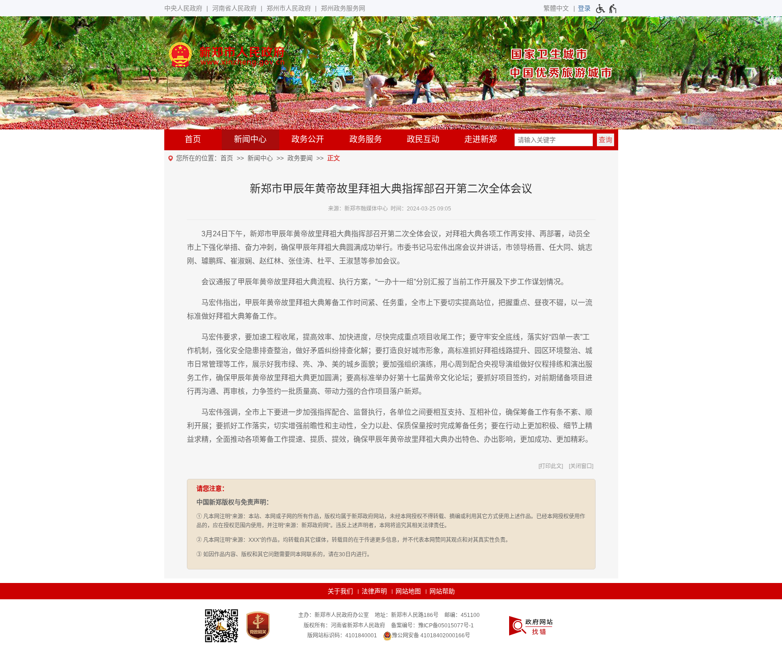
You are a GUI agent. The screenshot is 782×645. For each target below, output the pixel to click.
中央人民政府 (183, 8)
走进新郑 (480, 139)
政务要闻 (300, 158)
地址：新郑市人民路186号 (407, 615)
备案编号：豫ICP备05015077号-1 (432, 625)
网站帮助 (442, 591)
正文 (333, 158)
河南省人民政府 (234, 8)
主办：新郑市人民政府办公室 (333, 615)
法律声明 (374, 591)
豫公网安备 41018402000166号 (431, 635)
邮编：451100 (462, 615)
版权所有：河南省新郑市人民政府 (344, 625)
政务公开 (307, 139)
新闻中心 (250, 139)
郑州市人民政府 (289, 8)
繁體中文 (556, 8)
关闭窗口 (581, 466)
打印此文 (551, 466)
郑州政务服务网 (343, 8)
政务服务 (365, 139)
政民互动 (423, 139)
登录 (584, 8)
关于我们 (340, 591)
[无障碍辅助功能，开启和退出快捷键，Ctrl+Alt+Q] (606, 8)
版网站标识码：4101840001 (342, 635)
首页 (193, 139)
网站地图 (408, 591)
